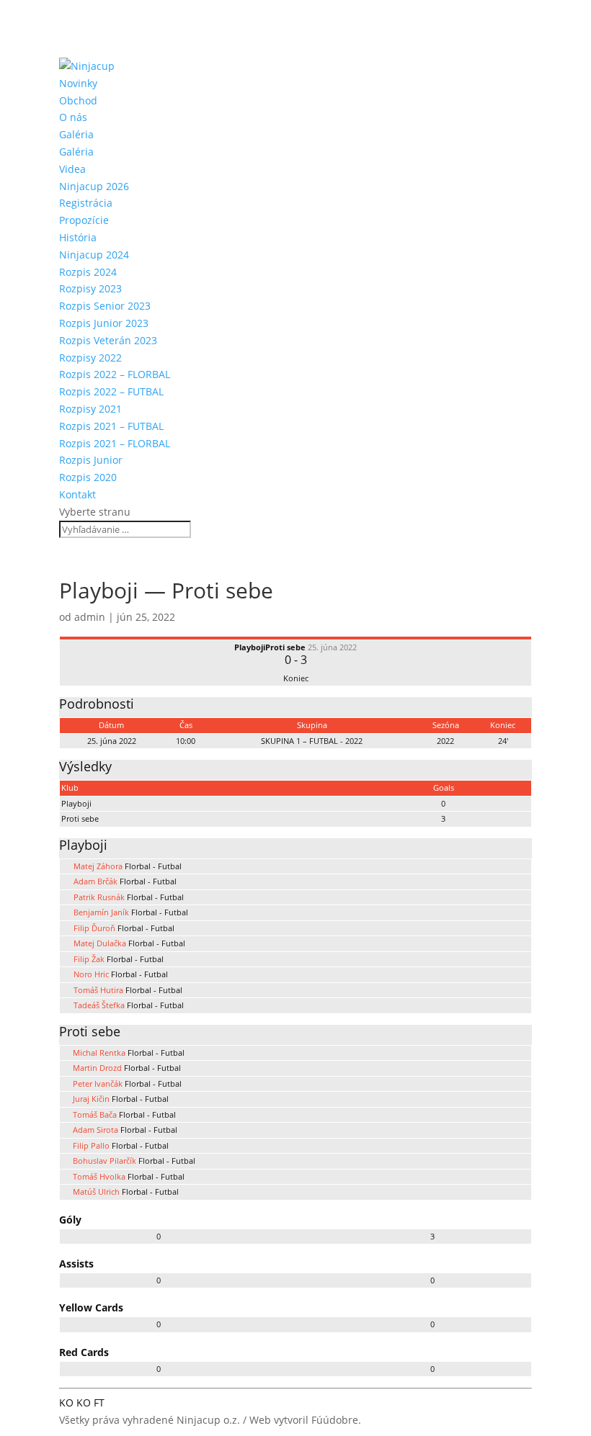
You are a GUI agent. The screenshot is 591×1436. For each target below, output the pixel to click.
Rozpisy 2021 (90, 409)
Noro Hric (91, 974)
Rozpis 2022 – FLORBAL (114, 374)
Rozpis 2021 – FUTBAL (111, 426)
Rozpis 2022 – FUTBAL (111, 391)
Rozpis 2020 (88, 477)
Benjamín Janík (101, 912)
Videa (72, 169)
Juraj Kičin (91, 1098)
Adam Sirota (95, 1129)
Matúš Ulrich (96, 1191)
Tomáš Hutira (98, 989)
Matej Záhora (98, 866)
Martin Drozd (97, 1067)
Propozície (84, 220)
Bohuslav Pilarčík (104, 1160)
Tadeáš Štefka (99, 1005)
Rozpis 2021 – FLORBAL (114, 443)
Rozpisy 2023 (90, 288)
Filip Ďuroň (94, 928)
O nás (73, 117)
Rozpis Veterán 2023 (108, 340)
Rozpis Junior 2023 (103, 323)
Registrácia (85, 203)
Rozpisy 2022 (90, 357)
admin (89, 617)
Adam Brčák (95, 881)
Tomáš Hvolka (99, 1176)
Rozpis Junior (91, 460)
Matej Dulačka (100, 943)
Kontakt (77, 494)
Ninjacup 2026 (94, 186)
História (78, 237)
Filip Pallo (91, 1145)
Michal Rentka (99, 1052)
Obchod (78, 100)
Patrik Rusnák (99, 897)
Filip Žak (89, 958)
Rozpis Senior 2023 (105, 306)
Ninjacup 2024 (94, 254)
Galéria (76, 134)
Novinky (78, 83)
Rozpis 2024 (88, 272)
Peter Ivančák (98, 1083)
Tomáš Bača (95, 1114)
